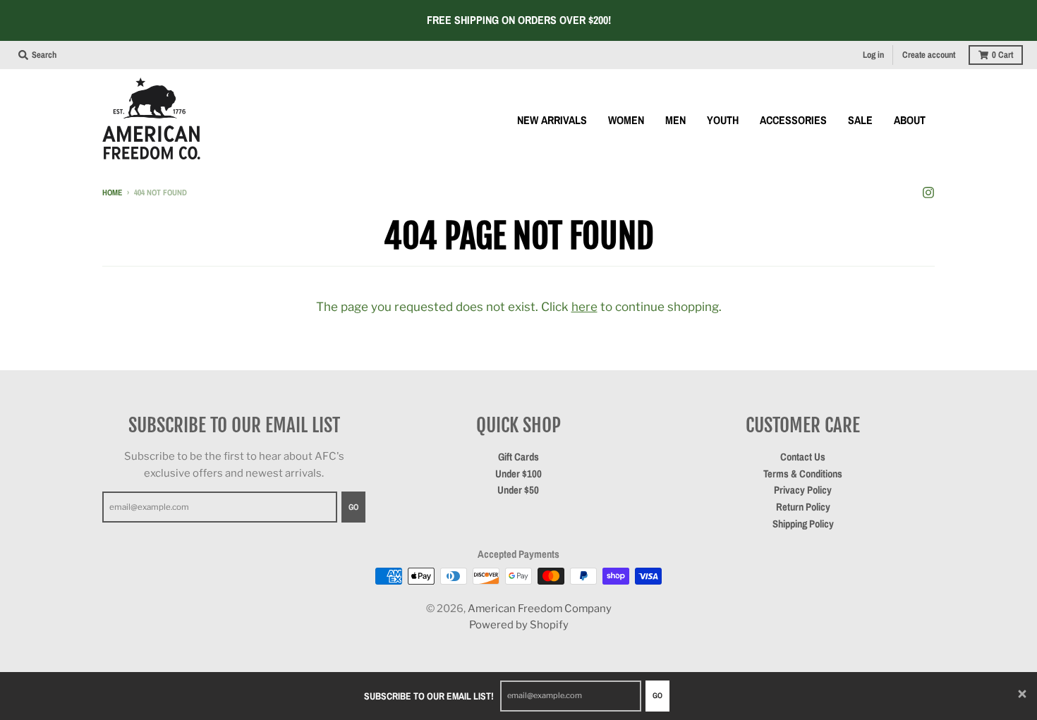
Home (112, 192)
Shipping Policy (803, 524)
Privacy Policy (803, 490)
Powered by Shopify (519, 624)
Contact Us (802, 457)
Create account (928, 55)
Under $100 (518, 474)
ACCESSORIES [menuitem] (793, 120)
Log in (873, 55)
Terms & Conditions (802, 474)
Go (657, 695)
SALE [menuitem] (860, 120)
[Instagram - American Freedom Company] (928, 191)
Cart (1002, 55)
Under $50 (518, 490)
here (584, 307)
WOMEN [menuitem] (626, 120)
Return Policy (803, 507)
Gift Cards (518, 457)
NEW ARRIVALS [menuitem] (552, 120)
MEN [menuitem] (675, 120)
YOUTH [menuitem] (723, 120)
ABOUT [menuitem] (910, 120)
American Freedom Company (540, 608)
